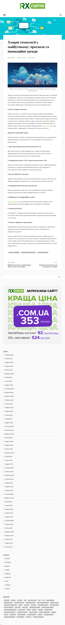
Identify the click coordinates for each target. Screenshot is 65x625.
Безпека (7, 558)
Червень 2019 (9, 535)
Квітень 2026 (9, 370)
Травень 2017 (9, 543)
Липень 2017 (9, 539)
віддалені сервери (48, 126)
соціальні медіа (48, 614)
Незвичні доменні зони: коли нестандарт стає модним (48, 266)
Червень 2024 (9, 441)
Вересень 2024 (9, 434)
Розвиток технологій (10, 605)
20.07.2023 (23, 57)
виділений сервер (35, 607)
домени (40, 609)
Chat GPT (6, 600)
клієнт (6, 614)
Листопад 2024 (9, 426)
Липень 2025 (9, 404)
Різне (32, 57)
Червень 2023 (9, 486)
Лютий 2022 (8, 501)
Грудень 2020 (9, 516)
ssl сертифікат (32, 600)
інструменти (20, 616)
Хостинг (26, 605)
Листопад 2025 (9, 388)
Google (13, 600)
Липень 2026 (9, 358)
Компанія (8, 573)
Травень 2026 (9, 366)
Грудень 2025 (9, 385)
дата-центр (22, 609)
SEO (25, 600)
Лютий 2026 (8, 377)
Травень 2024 (9, 445)
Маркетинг (8, 577)
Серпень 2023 (9, 479)
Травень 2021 (9, 513)
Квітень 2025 (9, 415)
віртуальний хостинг (10, 609)
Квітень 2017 (9, 547)
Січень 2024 (8, 460)
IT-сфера (19, 600)
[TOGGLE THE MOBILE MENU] (4, 15)
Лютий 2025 (8, 419)
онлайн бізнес (32, 614)
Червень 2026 (9, 362)
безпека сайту (54, 605)
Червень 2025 (9, 407)
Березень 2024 (9, 452)
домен (29, 609)
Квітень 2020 (9, 528)
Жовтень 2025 (9, 392)
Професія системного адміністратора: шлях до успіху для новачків (19, 266)
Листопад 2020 (9, 520)
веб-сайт (17, 607)
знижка (54, 612)
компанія (13, 614)
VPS (39, 600)
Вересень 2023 (9, 475)
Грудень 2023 (9, 464)
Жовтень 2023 (9, 471)
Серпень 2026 (9, 355)
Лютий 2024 (8, 456)
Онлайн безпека (19, 602)
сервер (40, 614)
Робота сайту (54, 602)
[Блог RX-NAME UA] (32, 8)
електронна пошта (9, 612)
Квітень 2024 (9, 449)
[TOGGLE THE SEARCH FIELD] (60, 15)
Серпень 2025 (9, 400)
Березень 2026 (9, 373)
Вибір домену (50, 600)
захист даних (33, 612)
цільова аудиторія (9, 616)
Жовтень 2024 (9, 430)
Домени (7, 566)
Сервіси (7, 588)
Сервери (7, 585)
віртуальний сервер (47, 607)
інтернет (28, 616)
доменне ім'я (48, 609)
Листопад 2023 (9, 468)
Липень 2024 (9, 437)
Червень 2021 (9, 509)
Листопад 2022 (9, 494)
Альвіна (12, 57)
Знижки (7, 570)
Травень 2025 (9, 411)
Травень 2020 (9, 524)
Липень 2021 (9, 505)
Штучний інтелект (43, 252)
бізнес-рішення (8, 607)
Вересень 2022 (9, 498)
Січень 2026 (8, 381)
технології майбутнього (28, 252)
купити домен (22, 614)
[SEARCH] (59, 277)
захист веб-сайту (22, 612)
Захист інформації (13, 202)
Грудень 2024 (9, 422)
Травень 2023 (9, 490)
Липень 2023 (9, 483)
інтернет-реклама (38, 616)
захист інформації (14, 252)
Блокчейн (8, 562)
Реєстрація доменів (43, 602)
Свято (20, 605)
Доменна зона (8, 602)
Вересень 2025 (9, 396)
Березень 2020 (9, 531)
